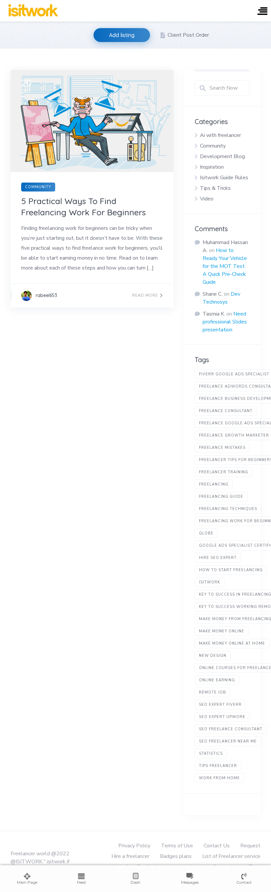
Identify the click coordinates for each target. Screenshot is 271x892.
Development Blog (222, 156)
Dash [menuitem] (135, 882)
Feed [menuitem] (81, 882)
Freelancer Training (223, 472)
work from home (219, 778)
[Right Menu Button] (262, 12)
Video (206, 198)
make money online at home (232, 643)
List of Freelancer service (231, 856)
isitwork (209, 582)
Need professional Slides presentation (225, 321)
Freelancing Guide (221, 496)
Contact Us (217, 845)
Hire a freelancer (130, 856)
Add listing (122, 35)
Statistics (211, 753)
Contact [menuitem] (244, 882)
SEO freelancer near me (228, 741)
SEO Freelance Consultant (230, 729)
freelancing (213, 484)
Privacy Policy (134, 845)
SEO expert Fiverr (220, 704)
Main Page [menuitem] (27, 882)
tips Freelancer (218, 765)
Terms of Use (177, 845)
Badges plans (176, 856)
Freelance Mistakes (222, 447)
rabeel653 (46, 295)
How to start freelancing (231, 570)
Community (38, 187)
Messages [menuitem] (190, 882)
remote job (212, 692)
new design (212, 655)
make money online (221, 631)
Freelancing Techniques (228, 508)
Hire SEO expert (218, 557)
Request (250, 845)
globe (206, 533)
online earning (217, 680)
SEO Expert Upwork (222, 716)
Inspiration (212, 167)
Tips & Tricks (215, 188)
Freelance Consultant (225, 410)
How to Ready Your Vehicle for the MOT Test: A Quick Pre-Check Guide (225, 266)
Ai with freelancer (220, 135)
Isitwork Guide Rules (224, 177)
